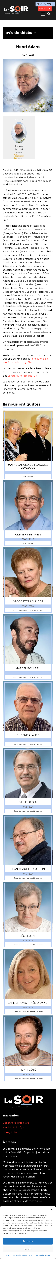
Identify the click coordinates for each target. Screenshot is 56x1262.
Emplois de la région (14, 1127)
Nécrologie (45, 4)
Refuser (28, 1249)
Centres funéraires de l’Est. (22, 375)
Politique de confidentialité (16, 1255)
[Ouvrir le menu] (43, 14)
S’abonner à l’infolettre (16, 1122)
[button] (51, 1209)
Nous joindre (10, 1132)
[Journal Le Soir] (16, 9)
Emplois (44, 8)
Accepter (28, 1241)
